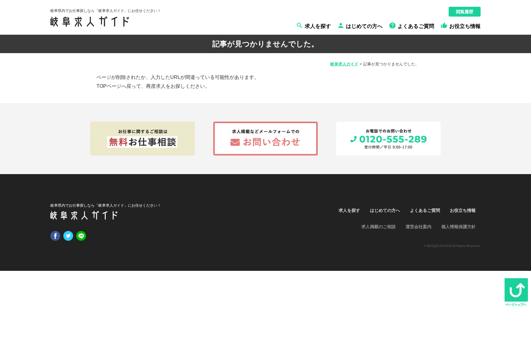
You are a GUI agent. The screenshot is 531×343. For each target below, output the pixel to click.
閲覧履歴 (464, 11)
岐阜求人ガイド (344, 64)
